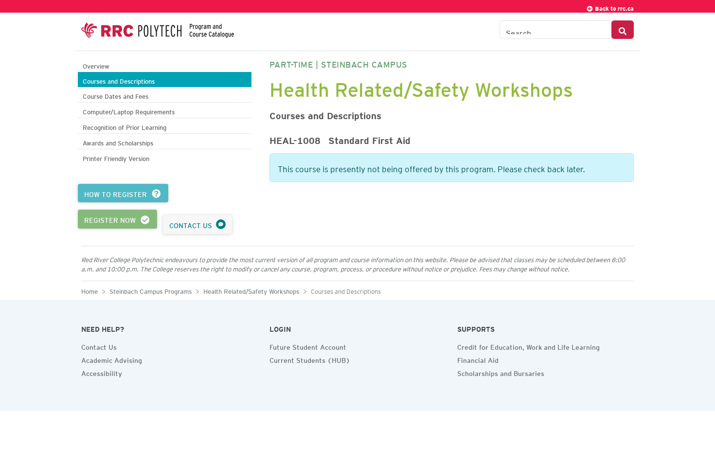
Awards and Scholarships (118, 142)
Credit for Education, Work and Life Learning (528, 345)
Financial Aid (478, 359)
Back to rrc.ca (613, 7)
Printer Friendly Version (116, 157)
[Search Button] (622, 29)
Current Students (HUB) (309, 359)
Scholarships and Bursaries (500, 372)
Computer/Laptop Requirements (129, 110)
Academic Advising (111, 359)
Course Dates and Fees (115, 95)
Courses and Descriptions (119, 80)
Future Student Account (307, 345)
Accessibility (101, 372)
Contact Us (99, 345)
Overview (96, 65)
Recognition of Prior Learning (124, 126)
